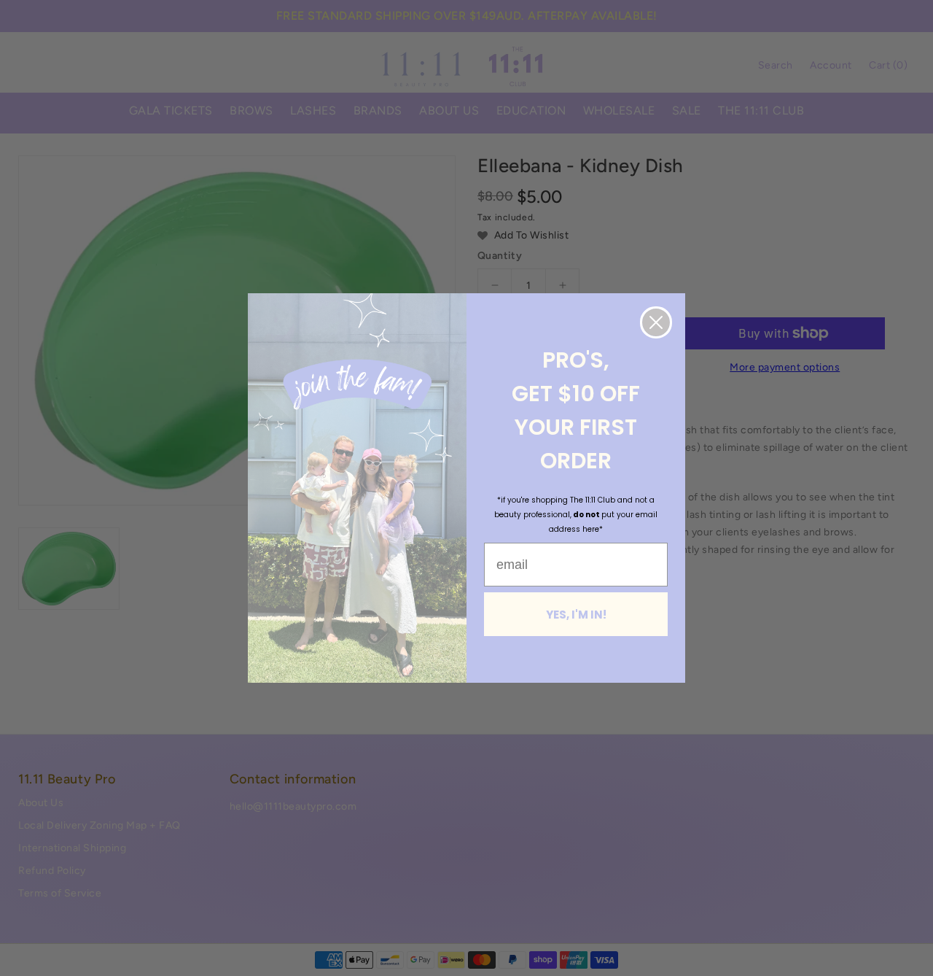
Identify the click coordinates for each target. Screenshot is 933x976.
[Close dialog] (656, 322)
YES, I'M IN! (576, 614)
